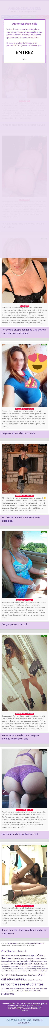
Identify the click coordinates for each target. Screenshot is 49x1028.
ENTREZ (24, 52)
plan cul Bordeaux (36, 958)
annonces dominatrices (36, 943)
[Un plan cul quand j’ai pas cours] (24, 376)
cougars (32, 955)
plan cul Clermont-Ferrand (34, 961)
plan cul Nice (37, 971)
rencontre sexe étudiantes (22, 984)
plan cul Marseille (29, 969)
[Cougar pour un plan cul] (24, 565)
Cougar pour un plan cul (14, 624)
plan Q (26, 980)
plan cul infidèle (13, 966)
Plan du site (24, 1010)
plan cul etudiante (32, 964)
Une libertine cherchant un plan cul (20, 834)
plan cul (15, 958)
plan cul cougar (16, 964)
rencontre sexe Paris (35, 980)
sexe (3, 988)
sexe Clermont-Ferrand (23, 988)
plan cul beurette (24, 958)
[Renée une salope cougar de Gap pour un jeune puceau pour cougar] (24, 271)
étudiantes (7, 993)
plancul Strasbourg (21, 975)
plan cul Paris (10, 975)
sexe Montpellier (19, 991)
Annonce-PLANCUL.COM (12, 1004)
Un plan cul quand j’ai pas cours (18, 433)
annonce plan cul (20, 955)
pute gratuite (12, 943)
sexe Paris (37, 991)
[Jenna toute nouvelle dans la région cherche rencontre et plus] (24, 674)
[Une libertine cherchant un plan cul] (24, 779)
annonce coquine (7, 955)
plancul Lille (36, 966)
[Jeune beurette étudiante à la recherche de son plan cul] (24, 875)
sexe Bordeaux (10, 988)
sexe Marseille (9, 991)
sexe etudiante (37, 988)
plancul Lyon (8, 969)
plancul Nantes (18, 971)
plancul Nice (28, 971)
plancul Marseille (18, 969)
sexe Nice (28, 991)
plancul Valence (32, 975)
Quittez (24, 59)
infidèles (40, 955)
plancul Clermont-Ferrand (16, 961)
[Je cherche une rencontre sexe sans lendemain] (24, 469)
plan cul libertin (25, 967)
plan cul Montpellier (7, 971)
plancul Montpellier (41, 969)
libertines (6, 958)
